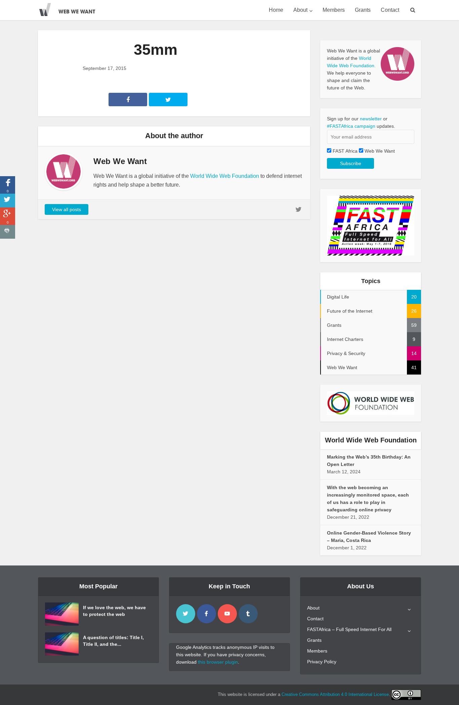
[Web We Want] (71, 8)
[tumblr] (248, 613)
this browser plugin (218, 662)
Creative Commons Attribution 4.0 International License (335, 694)
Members (334, 10)
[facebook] (206, 613)
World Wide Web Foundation (224, 176)
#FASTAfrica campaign (351, 126)
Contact (390, 10)
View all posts (66, 209)
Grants (363, 10)
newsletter (371, 118)
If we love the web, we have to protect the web (114, 611)
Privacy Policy (321, 661)
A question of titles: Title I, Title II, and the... (113, 641)
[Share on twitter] (7, 200)
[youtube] (227, 613)
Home (276, 10)
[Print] (7, 232)
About (300, 10)
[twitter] (185, 613)
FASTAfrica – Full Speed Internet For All (349, 629)
